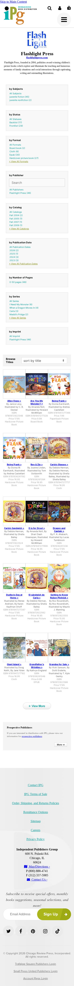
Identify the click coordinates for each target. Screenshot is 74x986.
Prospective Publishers (19, 727)
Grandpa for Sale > (59, 664)
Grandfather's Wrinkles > (36, 666)
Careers (35, 830)
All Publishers (16, 189)
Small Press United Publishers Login (36, 971)
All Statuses (15, 119)
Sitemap (36, 821)
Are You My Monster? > (36, 402)
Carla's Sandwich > (14, 528)
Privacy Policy (35, 839)
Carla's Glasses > (59, 464)
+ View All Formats (18, 161)
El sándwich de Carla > (37, 596)
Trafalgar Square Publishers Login (35, 964)
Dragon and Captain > (59, 529)
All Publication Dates (20, 247)
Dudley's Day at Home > (14, 596)
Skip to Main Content (13, 1)
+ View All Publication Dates (23, 263)
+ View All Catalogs (19, 228)
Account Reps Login (35, 978)
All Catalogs (15, 212)
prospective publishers (32, 736)
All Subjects (15, 93)
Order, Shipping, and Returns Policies (35, 803)
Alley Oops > (14, 400)
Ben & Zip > (37, 464)
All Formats (15, 144)
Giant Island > (14, 664)
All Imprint (14, 336)
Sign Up (51, 914)
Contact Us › (39, 879)
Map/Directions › (39, 866)
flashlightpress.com (37, 57)
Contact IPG (35, 785)
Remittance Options (35, 812)
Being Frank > (59, 400)
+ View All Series (17, 317)
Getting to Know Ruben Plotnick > (59, 596)
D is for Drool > (37, 528)
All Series (14, 301)
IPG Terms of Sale (35, 794)
